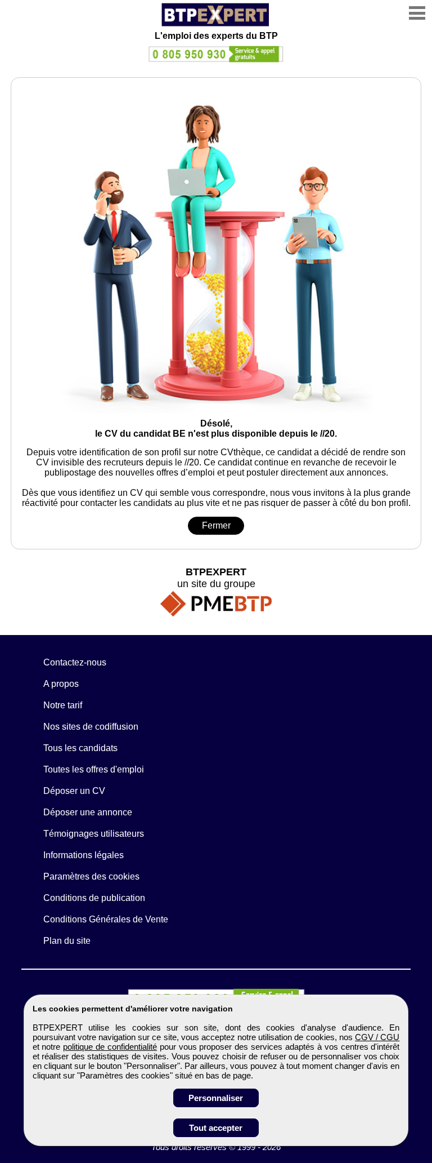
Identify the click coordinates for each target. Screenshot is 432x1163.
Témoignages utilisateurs (93, 833)
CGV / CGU (377, 1037)
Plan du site (67, 941)
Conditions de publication (94, 898)
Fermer (216, 525)
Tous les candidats (80, 748)
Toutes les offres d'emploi (93, 769)
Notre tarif (62, 705)
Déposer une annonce (87, 812)
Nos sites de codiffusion (90, 726)
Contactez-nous (74, 662)
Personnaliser (215, 1098)
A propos (61, 684)
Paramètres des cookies (91, 876)
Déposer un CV (74, 791)
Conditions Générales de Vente (105, 919)
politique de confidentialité (110, 1046)
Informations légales (83, 855)
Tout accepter (215, 1128)
